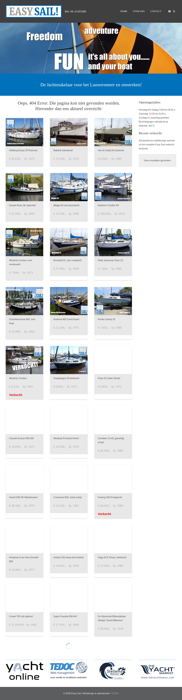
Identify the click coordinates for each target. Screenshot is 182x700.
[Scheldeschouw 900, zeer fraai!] (24, 313)
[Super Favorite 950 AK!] (69, 610)
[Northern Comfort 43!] (113, 197)
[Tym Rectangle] (157, 671)
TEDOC (115, 693)
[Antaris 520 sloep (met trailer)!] (69, 551)
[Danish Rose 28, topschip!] (24, 197)
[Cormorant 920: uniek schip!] (69, 491)
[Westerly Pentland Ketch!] (69, 432)
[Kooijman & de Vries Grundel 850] (24, 551)
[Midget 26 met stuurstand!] (69, 197)
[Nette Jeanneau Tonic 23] (113, 254)
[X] (174, 11)
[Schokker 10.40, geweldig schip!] (113, 432)
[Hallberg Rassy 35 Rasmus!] (24, 142)
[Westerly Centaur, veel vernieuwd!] (24, 254)
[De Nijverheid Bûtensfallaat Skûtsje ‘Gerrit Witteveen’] (113, 610)
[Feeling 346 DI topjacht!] (113, 491)
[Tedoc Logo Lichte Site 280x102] (69, 668)
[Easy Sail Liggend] (34, 11)
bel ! (151, 125)
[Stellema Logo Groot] (113, 670)
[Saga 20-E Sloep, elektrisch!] (113, 551)
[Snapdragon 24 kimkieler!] (69, 372)
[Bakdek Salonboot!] (69, 142)
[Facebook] (169, 11)
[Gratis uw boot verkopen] (24, 670)
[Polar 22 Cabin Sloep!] (113, 372)
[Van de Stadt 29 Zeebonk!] (113, 142)
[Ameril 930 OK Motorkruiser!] (24, 491)
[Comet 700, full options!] (24, 610)
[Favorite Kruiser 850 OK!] (24, 432)
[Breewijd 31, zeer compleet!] (69, 254)
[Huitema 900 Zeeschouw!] (69, 313)
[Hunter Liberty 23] (113, 313)
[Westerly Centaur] (24, 372)
